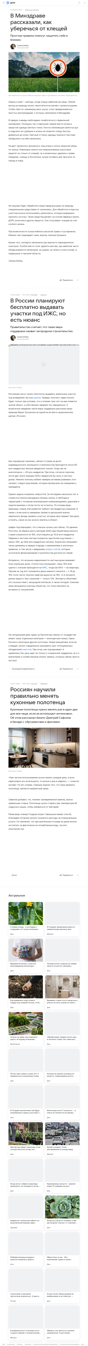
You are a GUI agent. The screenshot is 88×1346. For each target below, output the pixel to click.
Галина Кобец (23, 45)
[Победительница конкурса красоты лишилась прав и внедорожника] (25, 1249)
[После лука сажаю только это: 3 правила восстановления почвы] (25, 1066)
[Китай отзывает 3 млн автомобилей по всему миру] (62, 1139)
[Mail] (7, 3)
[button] (44, 72)
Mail (3, 1344)
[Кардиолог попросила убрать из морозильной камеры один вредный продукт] (25, 1213)
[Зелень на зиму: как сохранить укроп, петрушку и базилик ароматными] (25, 1029)
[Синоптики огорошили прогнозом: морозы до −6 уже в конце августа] (25, 1286)
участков (27, 649)
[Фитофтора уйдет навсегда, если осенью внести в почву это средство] (25, 1139)
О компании (11, 1344)
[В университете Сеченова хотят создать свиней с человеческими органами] (25, 1323)
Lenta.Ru (34, 683)
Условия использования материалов (45, 1344)
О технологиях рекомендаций (69, 1344)
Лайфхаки (43, 683)
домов (37, 397)
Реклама (19, 1344)
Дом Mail (34, 295)
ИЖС (44, 567)
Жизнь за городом (32, 10)
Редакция (28, 1344)
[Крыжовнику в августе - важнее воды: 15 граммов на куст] (62, 1176)
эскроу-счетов (52, 549)
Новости (43, 295)
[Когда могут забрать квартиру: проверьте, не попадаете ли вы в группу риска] (25, 1176)
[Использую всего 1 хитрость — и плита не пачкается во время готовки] (62, 1102)
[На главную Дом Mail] (12, 3)
